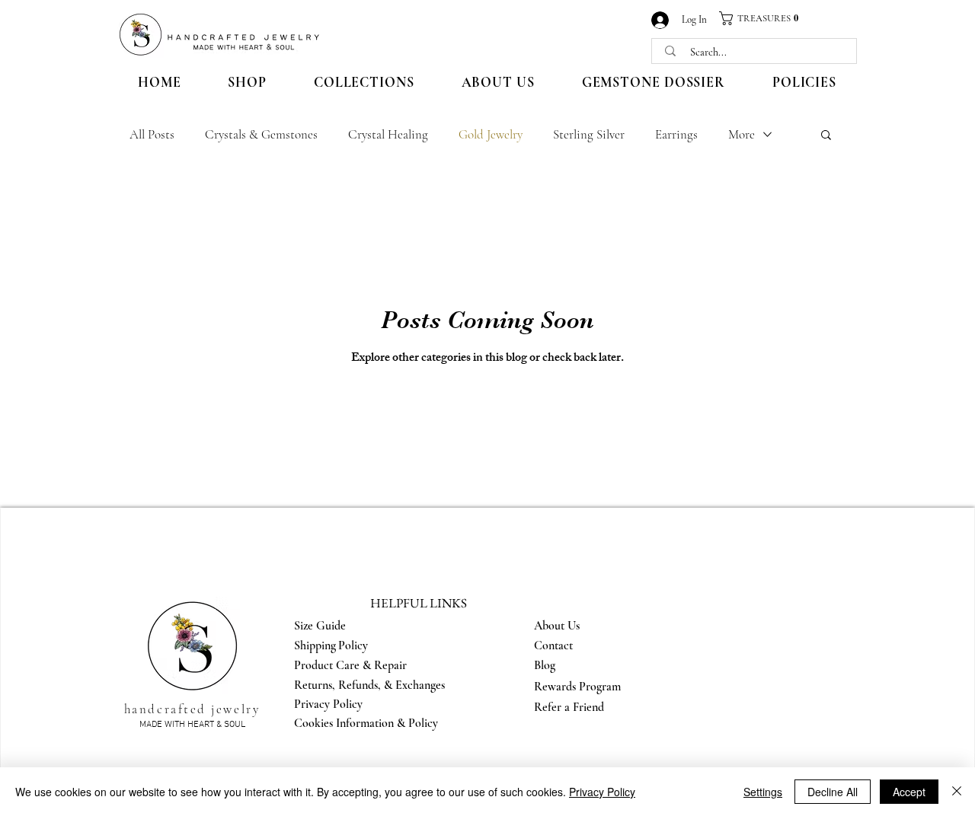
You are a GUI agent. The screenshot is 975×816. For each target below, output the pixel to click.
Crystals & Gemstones (261, 134)
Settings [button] (762, 791)
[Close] (957, 791)
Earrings (676, 134)
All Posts (151, 134)
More (741, 134)
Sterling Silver (589, 134)
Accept (909, 791)
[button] (764, 18)
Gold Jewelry (491, 134)
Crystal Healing (388, 134)
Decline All (832, 791)
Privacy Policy (602, 791)
